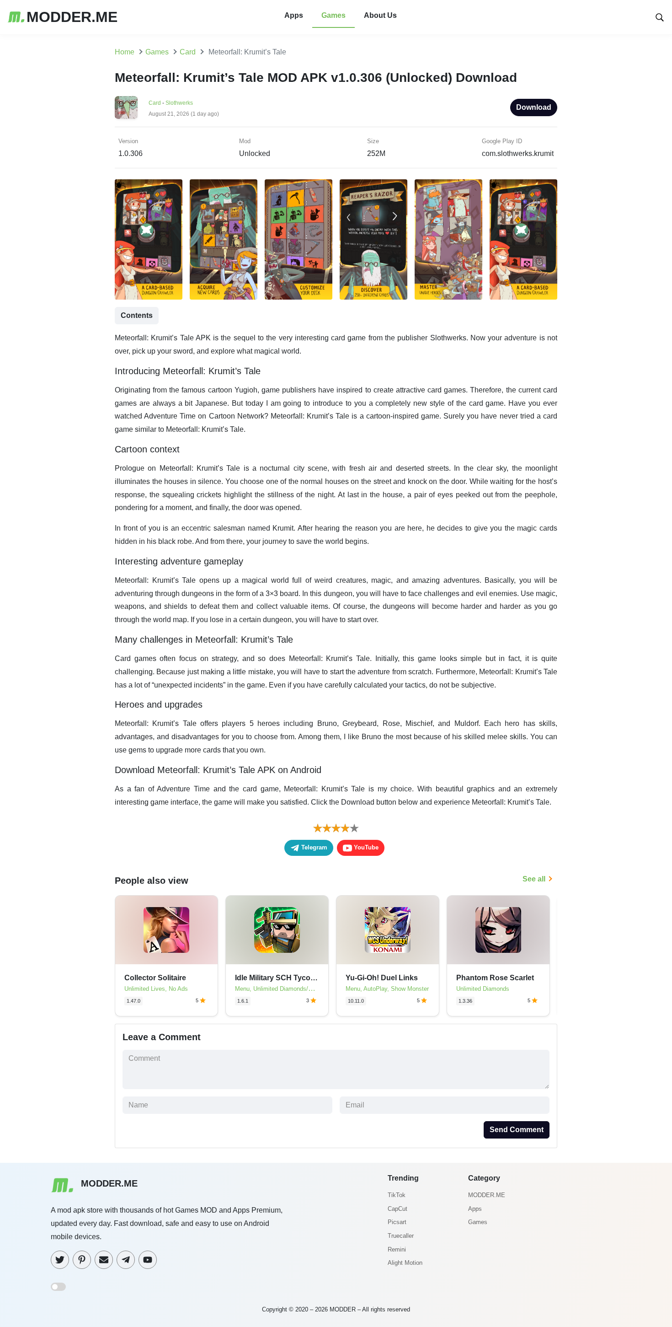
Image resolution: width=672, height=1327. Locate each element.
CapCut (397, 1208)
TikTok (396, 1195)
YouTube (365, 847)
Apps (293, 15)
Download (533, 107)
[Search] (660, 17)
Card (155, 103)
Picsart (397, 1222)
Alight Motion (405, 1262)
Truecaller (401, 1235)
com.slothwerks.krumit (518, 153)
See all (534, 879)
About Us (380, 15)
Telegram (313, 847)
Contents (137, 315)
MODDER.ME (486, 1195)
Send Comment (517, 1130)
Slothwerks (179, 103)
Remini (397, 1249)
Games (333, 15)
